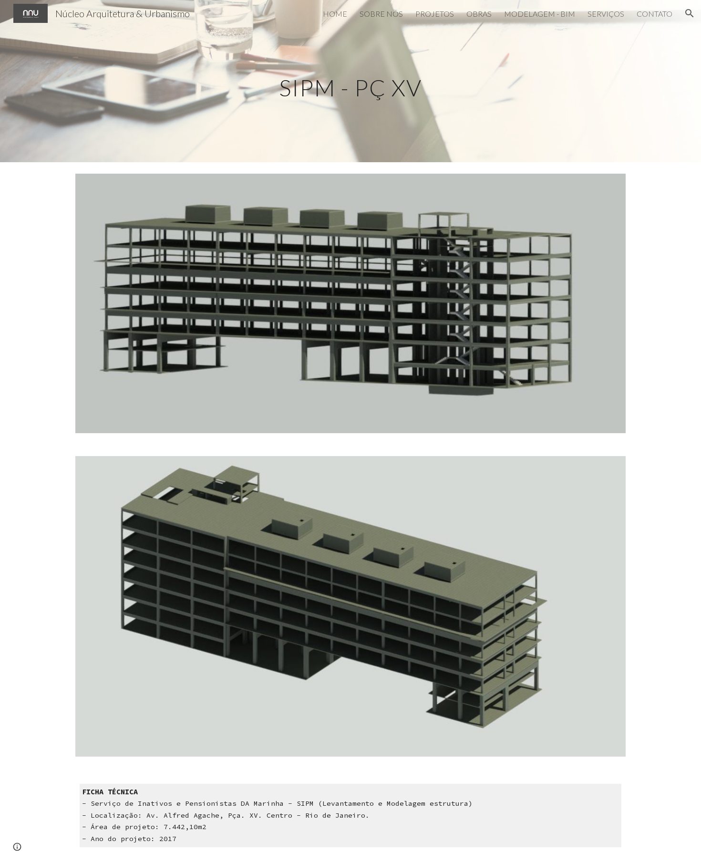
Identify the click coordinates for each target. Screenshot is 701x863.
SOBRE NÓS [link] (381, 13)
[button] (689, 13)
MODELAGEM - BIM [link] (539, 13)
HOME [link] (335, 13)
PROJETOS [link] (434, 13)
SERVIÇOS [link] (606, 13)
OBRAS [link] (479, 13)
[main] (350, 81)
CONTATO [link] (654, 13)
